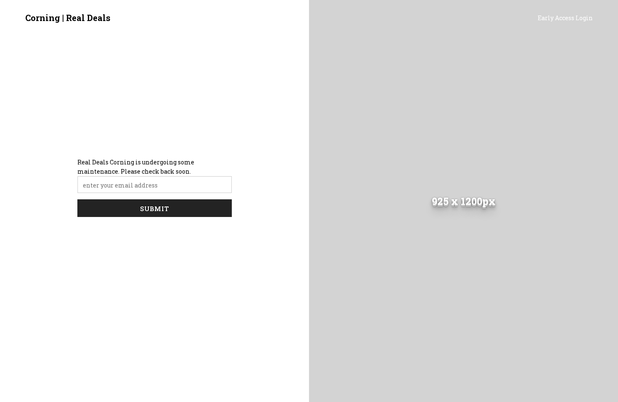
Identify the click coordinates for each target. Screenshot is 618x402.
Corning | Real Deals (68, 18)
